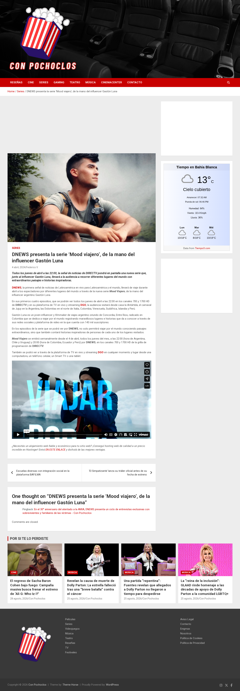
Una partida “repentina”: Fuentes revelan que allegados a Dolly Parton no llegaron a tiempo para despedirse (147, 587)
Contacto (134, 82)
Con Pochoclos (37, 598)
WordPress (112, 684)
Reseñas (16, 82)
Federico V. (32, 267)
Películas (70, 619)
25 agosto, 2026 (76, 598)
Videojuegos (72, 628)
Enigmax (185, 628)
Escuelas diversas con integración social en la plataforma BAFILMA (42, 472)
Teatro (75, 82)
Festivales (71, 652)
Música (90, 82)
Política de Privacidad (192, 643)
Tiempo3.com (202, 248)
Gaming (59, 82)
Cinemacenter (111, 82)
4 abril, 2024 (18, 267)
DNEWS (16, 287)
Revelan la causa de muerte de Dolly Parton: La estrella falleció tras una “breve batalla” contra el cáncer (91, 587)
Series (43, 82)
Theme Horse (70, 684)
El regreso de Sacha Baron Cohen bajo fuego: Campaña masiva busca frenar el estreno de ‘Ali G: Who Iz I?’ (34, 587)
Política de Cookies (191, 638)
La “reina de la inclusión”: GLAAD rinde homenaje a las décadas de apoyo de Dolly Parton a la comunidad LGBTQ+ (205, 587)
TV (67, 647)
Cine (31, 82)
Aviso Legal (187, 619)
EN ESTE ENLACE (55, 449)
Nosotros (185, 633)
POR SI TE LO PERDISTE (29, 538)
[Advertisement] (82, 127)
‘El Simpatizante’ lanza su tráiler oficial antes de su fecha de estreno (118, 472)
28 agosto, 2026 (19, 598)
